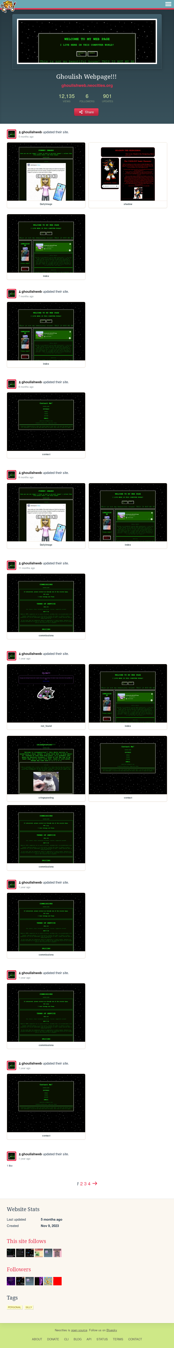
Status (102, 1339)
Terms (118, 1339)
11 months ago (27, 568)
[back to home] (8, 6)
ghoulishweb (32, 131)
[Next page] (95, 1183)
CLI (66, 1339)
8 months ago (26, 386)
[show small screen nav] (168, 4)
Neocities (61, 1330)
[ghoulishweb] (11, 134)
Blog (78, 1339)
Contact (135, 1339)
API (89, 1339)
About (37, 1339)
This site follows (26, 1241)
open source (79, 1330)
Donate (53, 1339)
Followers (19, 1269)
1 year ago (24, 658)
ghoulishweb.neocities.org (87, 85)
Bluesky (111, 1330)
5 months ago (26, 136)
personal (14, 1307)
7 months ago (26, 296)
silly (29, 1307)
